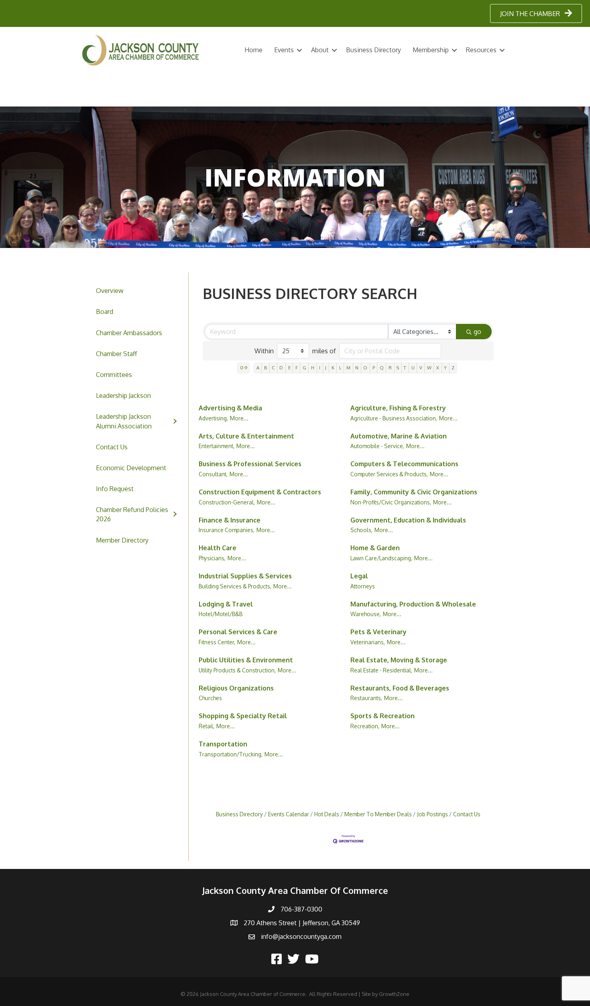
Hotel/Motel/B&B (220, 614)
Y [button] (445, 368)
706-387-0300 (301, 909)
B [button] (265, 368)
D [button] (281, 368)
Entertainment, (216, 446)
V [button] (420, 368)
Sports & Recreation (382, 716)
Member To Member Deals (378, 814)
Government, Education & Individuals (408, 520)
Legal (359, 576)
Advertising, (213, 418)
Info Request (115, 489)
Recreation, (364, 726)
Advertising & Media (230, 408)
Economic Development (131, 468)
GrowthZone (394, 994)
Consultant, (213, 474)
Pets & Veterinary (378, 632)
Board (104, 311)
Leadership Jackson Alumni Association (124, 421)
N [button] (356, 368)
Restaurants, (366, 698)
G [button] (304, 368)
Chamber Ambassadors (129, 333)
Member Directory (122, 540)
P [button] (373, 368)
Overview (110, 291)
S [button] (398, 368)
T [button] (405, 368)
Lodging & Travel (226, 604)
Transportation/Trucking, (230, 754)
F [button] (296, 368)
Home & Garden (375, 548)
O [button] (365, 368)
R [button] (390, 368)
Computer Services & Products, (389, 474)
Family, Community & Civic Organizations (413, 492)
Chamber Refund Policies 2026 (132, 514)
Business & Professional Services (250, 464)
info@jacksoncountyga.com (301, 936)
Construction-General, (227, 502)
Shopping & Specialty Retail (243, 716)
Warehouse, (365, 614)
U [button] (413, 368)
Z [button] (453, 368)
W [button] (429, 368)
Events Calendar (288, 814)
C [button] (273, 368)
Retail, (206, 726)
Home (253, 50)
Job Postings (432, 814)
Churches (210, 698)
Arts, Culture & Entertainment (246, 436)
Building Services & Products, (235, 586)
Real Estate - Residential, (381, 670)
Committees (114, 375)
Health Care (217, 548)
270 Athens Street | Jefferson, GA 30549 (302, 923)
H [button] (312, 368)
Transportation (223, 744)
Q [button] (382, 368)
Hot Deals (326, 814)
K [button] (333, 368)
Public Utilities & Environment (246, 660)
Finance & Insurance (229, 520)
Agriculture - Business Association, (393, 418)
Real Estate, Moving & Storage (398, 660)
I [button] (319, 368)
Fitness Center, (217, 642)
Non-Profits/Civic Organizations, (390, 502)
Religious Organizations (236, 688)
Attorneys (362, 586)
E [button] (289, 368)
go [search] (477, 332)
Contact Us (112, 447)
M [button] (348, 368)
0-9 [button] (243, 368)
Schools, (361, 530)
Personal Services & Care (238, 632)
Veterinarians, (367, 642)
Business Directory (373, 50)
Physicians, (212, 558)
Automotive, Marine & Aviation (398, 436)
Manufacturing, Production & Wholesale (413, 604)
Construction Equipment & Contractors (260, 492)
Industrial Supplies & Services (245, 576)
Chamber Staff (116, 354)
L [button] (340, 368)
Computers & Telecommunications (404, 464)
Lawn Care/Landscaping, (381, 558)
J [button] (325, 368)
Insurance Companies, (226, 530)
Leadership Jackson (123, 395)
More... (239, 418)
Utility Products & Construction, (237, 670)
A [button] (257, 368)
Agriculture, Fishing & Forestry (398, 408)
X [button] (437, 368)
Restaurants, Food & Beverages (399, 688)
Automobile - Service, (377, 446)
